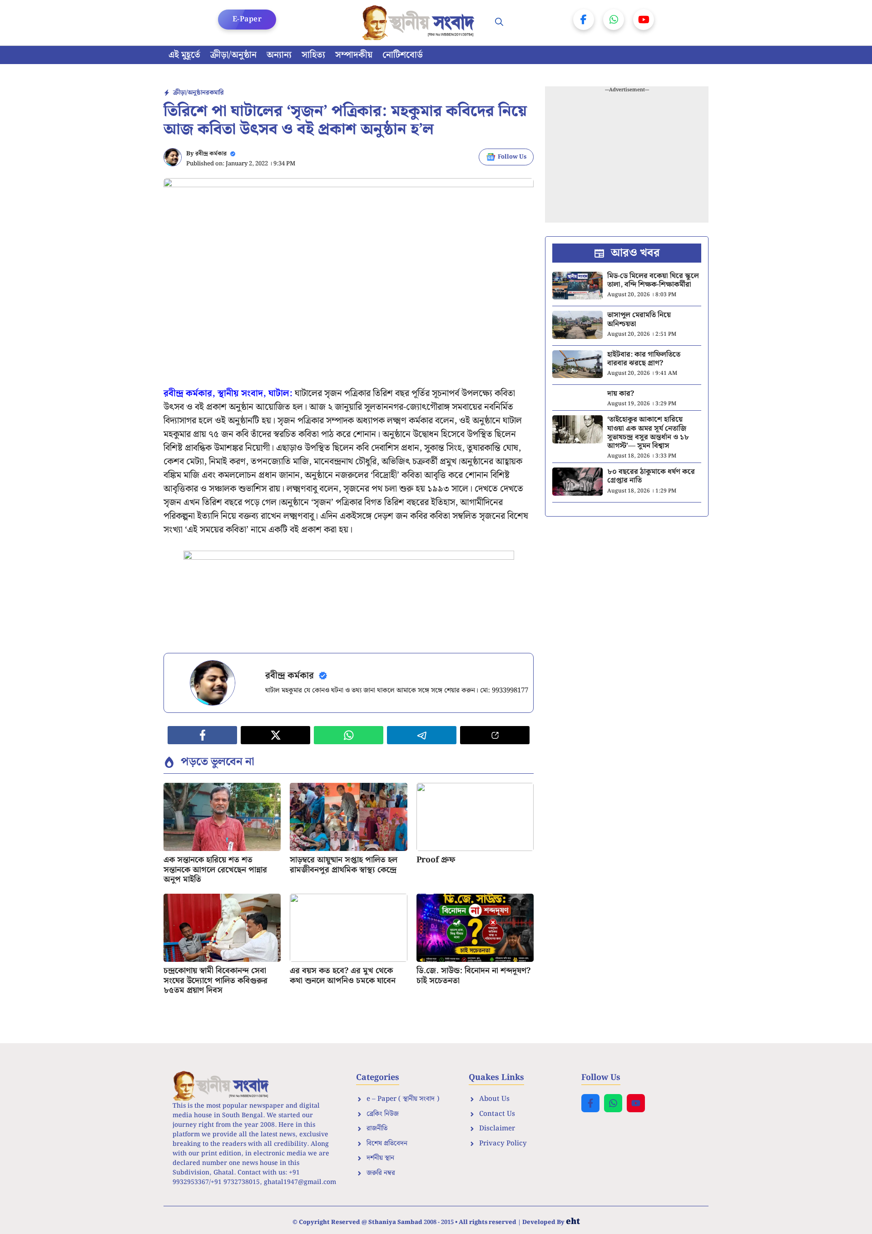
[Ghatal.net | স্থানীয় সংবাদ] (420, 22)
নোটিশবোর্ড (402, 55)
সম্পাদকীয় (353, 55)
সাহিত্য (313, 55)
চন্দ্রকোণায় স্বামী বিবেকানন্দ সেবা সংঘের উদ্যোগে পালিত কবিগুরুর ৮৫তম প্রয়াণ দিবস (216, 980)
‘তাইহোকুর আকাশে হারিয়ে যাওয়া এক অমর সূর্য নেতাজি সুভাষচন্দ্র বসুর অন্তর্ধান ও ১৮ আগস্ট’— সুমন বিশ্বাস (648, 433)
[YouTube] (643, 19)
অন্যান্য (279, 55)
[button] (499, 22)
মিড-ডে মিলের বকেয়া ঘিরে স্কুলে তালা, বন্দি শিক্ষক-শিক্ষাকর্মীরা (653, 280)
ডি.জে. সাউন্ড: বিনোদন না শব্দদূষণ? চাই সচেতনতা (473, 975)
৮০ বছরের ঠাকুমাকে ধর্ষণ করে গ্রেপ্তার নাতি (651, 476)
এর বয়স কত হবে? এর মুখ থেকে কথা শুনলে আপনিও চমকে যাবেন (343, 975)
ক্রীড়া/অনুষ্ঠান (233, 55)
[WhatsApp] (613, 19)
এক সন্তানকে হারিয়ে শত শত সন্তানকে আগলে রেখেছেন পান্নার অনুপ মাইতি (215, 869)
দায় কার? (620, 393)
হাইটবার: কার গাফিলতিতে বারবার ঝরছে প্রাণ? (643, 359)
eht (573, 1221)
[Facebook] (583, 19)
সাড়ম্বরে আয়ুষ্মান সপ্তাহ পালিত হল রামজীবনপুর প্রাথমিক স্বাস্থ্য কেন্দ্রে (343, 864)
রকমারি (215, 93)
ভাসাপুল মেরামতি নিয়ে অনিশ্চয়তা (639, 319)
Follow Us (512, 157)
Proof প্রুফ (435, 859)
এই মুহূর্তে (184, 55)
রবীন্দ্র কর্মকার (211, 154)
